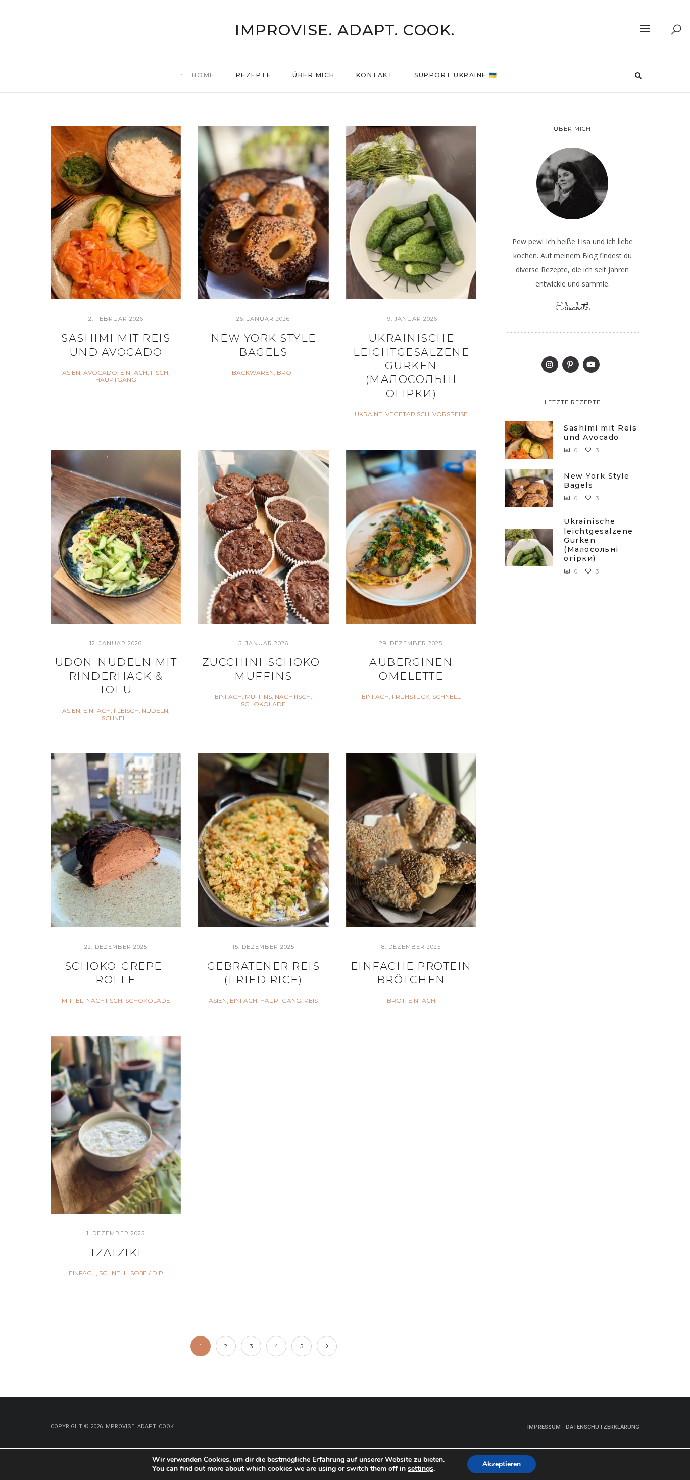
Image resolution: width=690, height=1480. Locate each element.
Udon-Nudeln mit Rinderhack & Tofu (116, 676)
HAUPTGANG (115, 380)
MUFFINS (258, 696)
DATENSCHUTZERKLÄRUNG (602, 1427)
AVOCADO (100, 372)
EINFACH (133, 372)
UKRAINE (368, 414)
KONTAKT (374, 75)
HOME (203, 75)
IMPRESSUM (544, 1427)
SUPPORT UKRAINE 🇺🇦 (456, 75)
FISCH (159, 372)
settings (420, 1468)
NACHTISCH (293, 696)
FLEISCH (126, 710)
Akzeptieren (501, 1464)
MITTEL (72, 1001)
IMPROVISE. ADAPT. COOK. (345, 30)
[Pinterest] (570, 364)
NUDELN (155, 710)
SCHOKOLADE (263, 704)
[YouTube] (591, 364)
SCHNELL (116, 718)
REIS (311, 1001)
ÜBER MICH (313, 75)
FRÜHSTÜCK (410, 696)
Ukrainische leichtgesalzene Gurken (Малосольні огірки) (411, 365)
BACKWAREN (253, 372)
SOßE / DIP (146, 1273)
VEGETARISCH (407, 414)
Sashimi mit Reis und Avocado (600, 432)
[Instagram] (549, 364)
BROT (286, 372)
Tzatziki (116, 1252)
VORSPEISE (450, 414)
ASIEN (71, 372)
